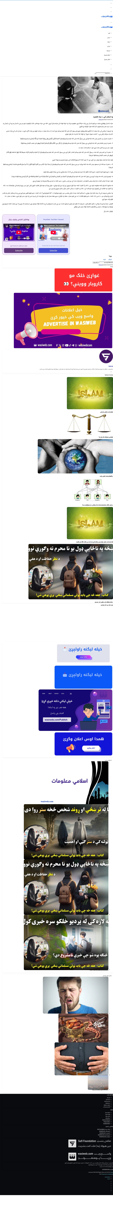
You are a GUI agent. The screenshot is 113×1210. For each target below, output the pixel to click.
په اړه (108, 46)
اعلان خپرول (107, 59)
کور (109, 33)
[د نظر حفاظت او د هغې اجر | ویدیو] (70, 599)
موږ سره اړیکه (107, 1101)
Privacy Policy (107, 1122)
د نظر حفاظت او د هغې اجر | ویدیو (104, 602)
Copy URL (95, 262)
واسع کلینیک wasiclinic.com (104, 1135)
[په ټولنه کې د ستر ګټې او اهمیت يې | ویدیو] (66, 859)
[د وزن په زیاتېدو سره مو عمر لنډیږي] (81, 1075)
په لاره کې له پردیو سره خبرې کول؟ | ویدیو (99, 970)
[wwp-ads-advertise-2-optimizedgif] (83, 755)
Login (108, 1179)
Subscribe (53, 250)
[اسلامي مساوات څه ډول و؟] (89, 434)
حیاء (104, 259)
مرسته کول (107, 1103)
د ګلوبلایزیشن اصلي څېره (106, 476)
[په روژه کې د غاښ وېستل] (75, 1013)
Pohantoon (110, 1174)
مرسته (108, 51)
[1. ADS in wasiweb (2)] (63, 348)
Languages (107, 1177)
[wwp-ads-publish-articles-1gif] (83, 664)
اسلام (110, 259)
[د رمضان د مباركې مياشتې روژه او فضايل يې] (83, 1042)
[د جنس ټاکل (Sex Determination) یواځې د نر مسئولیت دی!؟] (92, 502)
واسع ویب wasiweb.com (104, 1133)
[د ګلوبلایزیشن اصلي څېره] (75, 473)
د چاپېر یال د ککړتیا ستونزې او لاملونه (100, 1090)
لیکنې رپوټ (107, 1116)
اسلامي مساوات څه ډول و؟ (106, 437)
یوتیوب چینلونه (107, 1105)
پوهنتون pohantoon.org (104, 1136)
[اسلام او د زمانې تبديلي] (90, 409)
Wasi (112, 1172)
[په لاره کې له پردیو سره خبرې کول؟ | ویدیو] (66, 970)
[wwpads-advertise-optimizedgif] (83, 291)
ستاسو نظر (107, 1118)
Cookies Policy (106, 1123)
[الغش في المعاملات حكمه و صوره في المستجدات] (73, 804)
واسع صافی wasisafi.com (104, 1131)
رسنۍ (108, 37)
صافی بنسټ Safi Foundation (103, 1129)
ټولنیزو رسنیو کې (106, 1107)
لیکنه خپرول (107, 55)
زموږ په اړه (108, 1099)
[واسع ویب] (106, 17)
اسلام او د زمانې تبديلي (106, 412)
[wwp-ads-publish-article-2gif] (83, 688)
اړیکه (109, 42)
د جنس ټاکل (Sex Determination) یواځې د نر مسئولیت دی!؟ (97, 505)
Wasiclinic (104, 1174)
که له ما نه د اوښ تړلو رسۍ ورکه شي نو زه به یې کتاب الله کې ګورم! (94, 542)
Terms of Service (106, 1120)
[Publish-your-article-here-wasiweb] (75, 730)
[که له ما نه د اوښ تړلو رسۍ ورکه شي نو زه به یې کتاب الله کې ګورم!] (90, 539)
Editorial (101, 119)
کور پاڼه (108, 1097)
